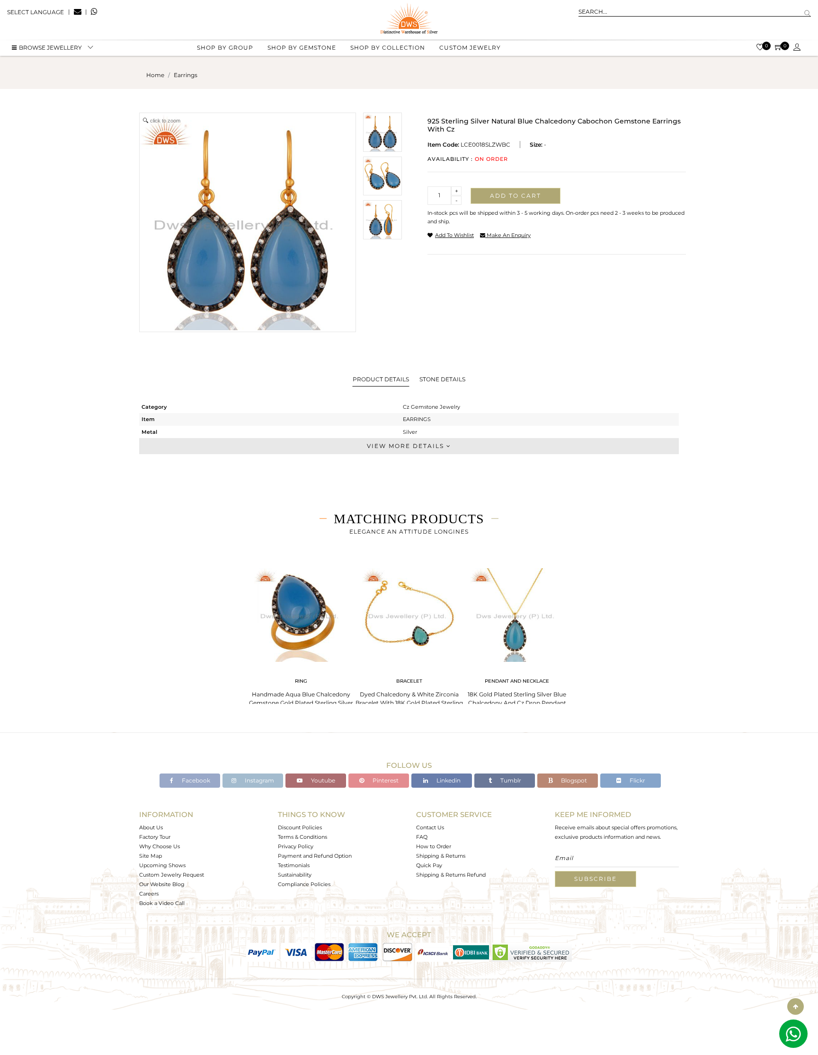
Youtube (322, 780)
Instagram (258, 780)
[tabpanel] (301, 638)
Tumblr (510, 780)
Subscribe (595, 878)
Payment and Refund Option (315, 856)
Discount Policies (300, 827)
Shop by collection (387, 47)
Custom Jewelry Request (171, 874)
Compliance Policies (304, 884)
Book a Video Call (162, 903)
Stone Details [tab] (442, 379)
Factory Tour (154, 837)
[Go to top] (795, 1006)
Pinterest (385, 780)
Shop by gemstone (301, 47)
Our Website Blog (162, 884)
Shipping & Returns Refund (451, 874)
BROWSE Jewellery (50, 47)
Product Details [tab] (381, 379)
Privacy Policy (295, 846)
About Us (151, 827)
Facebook (195, 780)
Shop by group (225, 47)
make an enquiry (508, 235)
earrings (185, 75)
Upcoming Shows (162, 865)
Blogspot (573, 780)
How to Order (433, 846)
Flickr (636, 780)
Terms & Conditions (302, 837)
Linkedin (448, 780)
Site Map (150, 856)
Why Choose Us (159, 846)
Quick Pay (429, 865)
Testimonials (294, 865)
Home (155, 75)
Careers (149, 893)
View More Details (406, 445)
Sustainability (294, 874)
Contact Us (430, 827)
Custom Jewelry (470, 47)
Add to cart (515, 195)
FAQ (421, 837)
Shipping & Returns (440, 856)
